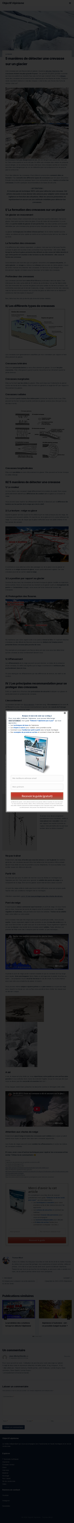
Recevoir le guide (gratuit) (37, 796)
